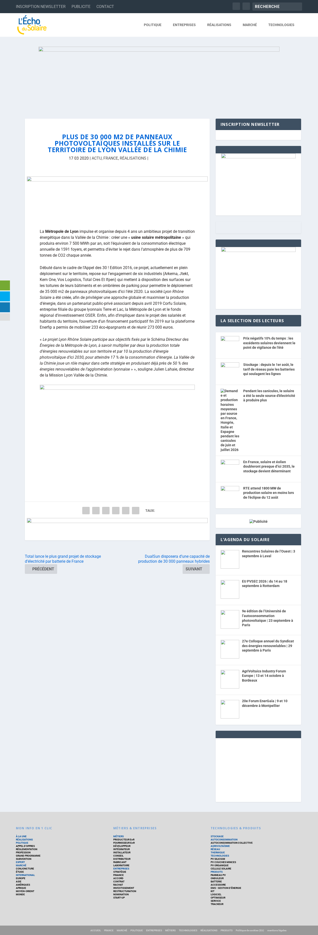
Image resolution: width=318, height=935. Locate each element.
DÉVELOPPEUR (121, 846)
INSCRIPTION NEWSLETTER (41, 6)
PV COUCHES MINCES (223, 862)
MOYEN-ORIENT (25, 891)
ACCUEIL (95, 930)
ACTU (97, 158)
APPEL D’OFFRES (25, 846)
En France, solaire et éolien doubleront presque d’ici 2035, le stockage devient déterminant (269, 466)
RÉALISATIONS (219, 25)
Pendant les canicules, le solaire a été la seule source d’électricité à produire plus (269, 395)
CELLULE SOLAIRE (221, 868)
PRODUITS (217, 871)
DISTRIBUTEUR (121, 859)
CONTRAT (118, 881)
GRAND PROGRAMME (28, 855)
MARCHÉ (250, 25)
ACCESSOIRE (218, 884)
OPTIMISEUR (218, 897)
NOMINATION (121, 894)
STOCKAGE (217, 836)
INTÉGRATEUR (121, 849)
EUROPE (20, 878)
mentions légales (276, 930)
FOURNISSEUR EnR (124, 842)
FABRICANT (119, 862)
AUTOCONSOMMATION (224, 839)
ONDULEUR (217, 878)
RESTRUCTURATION (124, 891)
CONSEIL (118, 855)
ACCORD (118, 878)
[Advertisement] (258, 769)
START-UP (119, 897)
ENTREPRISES (184, 25)
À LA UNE (21, 836)
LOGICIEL (216, 894)
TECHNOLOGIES (281, 25)
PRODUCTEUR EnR (123, 839)
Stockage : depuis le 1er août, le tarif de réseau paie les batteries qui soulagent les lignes (269, 369)
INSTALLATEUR (121, 852)
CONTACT (105, 6)
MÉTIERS (118, 836)
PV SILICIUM (218, 859)
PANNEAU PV (218, 875)
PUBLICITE (81, 6)
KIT (212, 891)
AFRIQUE (21, 888)
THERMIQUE (218, 852)
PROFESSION (23, 852)
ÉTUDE (20, 871)
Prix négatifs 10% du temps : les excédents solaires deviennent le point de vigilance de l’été (269, 342)
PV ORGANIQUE (220, 865)
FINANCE (118, 875)
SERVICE (216, 901)
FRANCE (110, 158)
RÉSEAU (215, 849)
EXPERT (20, 862)
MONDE (20, 894)
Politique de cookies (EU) (250, 930)
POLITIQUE (152, 25)
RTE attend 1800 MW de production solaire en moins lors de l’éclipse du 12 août (268, 492)
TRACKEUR (217, 904)
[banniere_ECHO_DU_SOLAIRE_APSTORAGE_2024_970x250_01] (159, 78)
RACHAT (118, 884)
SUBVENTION (23, 859)
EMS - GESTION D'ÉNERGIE (226, 888)
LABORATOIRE (121, 865)
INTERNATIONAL (25, 875)
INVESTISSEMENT (123, 888)
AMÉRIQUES (23, 884)
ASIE (18, 881)
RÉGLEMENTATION (26, 849)
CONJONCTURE (25, 868)
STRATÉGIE (119, 871)
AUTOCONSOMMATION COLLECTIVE (232, 842)
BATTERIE (216, 881)
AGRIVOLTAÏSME (220, 846)
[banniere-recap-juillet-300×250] (258, 251)
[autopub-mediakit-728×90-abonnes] (117, 529)
